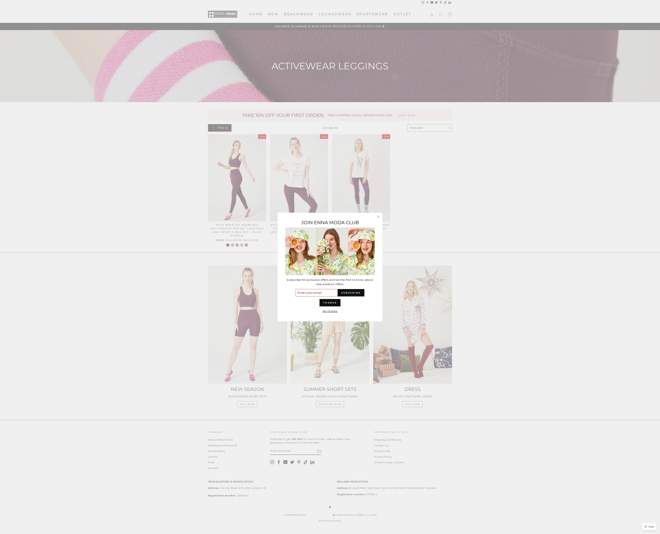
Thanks (330, 302)
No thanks (330, 311)
